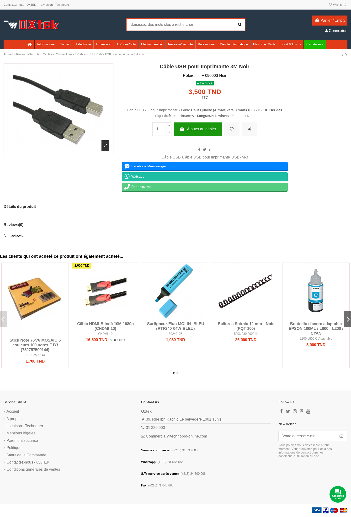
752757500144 (35, 355)
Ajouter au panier (201, 129)
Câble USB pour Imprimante (206, 157)
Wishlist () (339, 4)
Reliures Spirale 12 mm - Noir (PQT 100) (246, 326)
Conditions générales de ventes (33, 469)
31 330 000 (155, 428)
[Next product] (346, 54)
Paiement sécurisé (22, 440)
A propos (13, 419)
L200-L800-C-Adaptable (316, 338)
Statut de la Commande (26, 455)
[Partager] (199, 150)
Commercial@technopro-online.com (176, 436)
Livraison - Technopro (55, 4)
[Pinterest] (210, 150)
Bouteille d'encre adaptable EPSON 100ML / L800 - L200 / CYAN (316, 329)
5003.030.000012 (246, 334)
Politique (13, 448)
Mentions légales (20, 433)
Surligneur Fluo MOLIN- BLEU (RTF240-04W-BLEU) (175, 326)
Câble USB (171, 157)
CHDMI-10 (105, 334)
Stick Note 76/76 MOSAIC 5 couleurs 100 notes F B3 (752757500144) (35, 345)
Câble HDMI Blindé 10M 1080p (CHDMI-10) (105, 326)
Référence (192, 76)
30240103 (175, 334)
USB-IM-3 (239, 157)
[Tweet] (204, 150)
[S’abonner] (341, 436)
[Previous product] (343, 54)
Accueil (12, 411)
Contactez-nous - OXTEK (20, 4)
